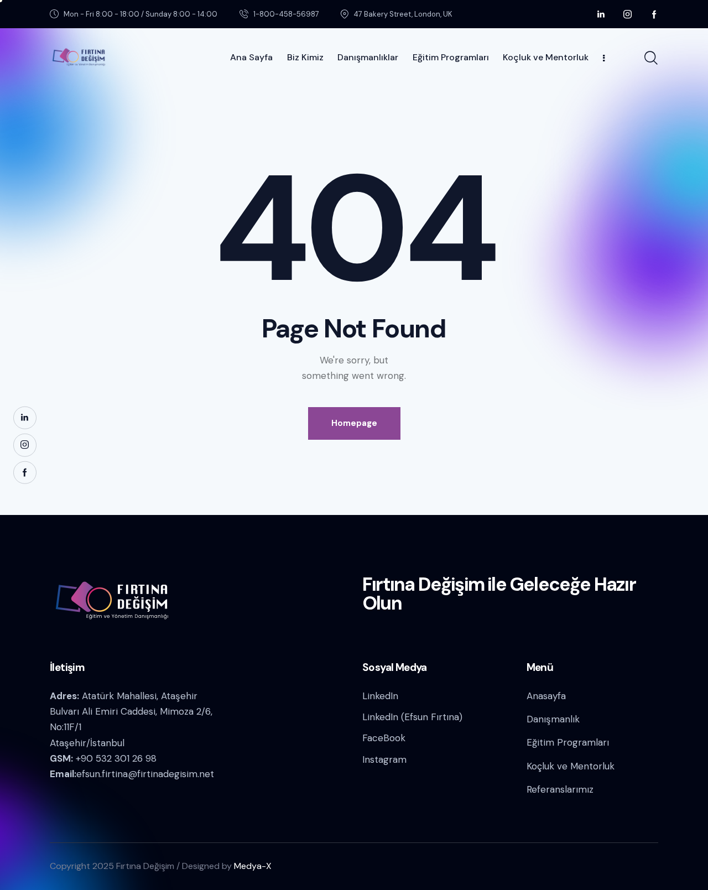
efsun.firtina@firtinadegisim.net (145, 774)
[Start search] (651, 58)
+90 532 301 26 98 (116, 758)
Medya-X (253, 866)
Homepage (354, 423)
